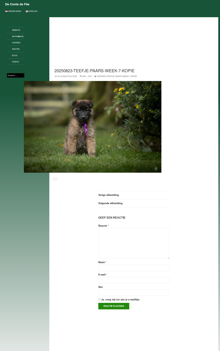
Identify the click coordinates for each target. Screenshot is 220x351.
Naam (102, 262)
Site (100, 287)
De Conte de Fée (17, 4)
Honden (16, 42)
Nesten (16, 48)
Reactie (103, 225)
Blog (14, 55)
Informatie (18, 36)
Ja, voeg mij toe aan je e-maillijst (120, 299)
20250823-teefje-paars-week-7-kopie (117, 76)
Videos (15, 61)
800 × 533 (87, 76)
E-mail (102, 274)
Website (16, 30)
